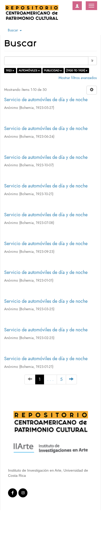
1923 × (10, 70)
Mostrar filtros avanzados (78, 77)
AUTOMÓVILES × (29, 70)
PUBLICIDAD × (53, 70)
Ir (92, 60)
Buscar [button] (13, 30)
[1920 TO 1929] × (77, 70)
